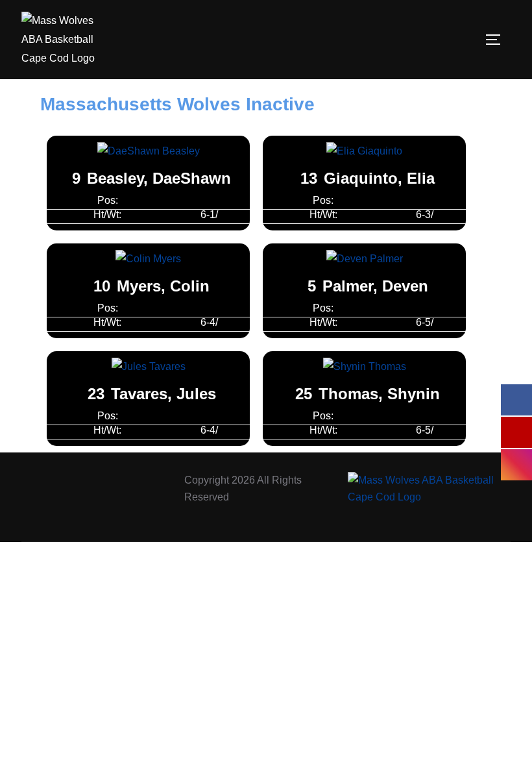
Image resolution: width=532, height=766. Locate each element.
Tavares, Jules (163, 393)
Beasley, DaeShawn (159, 178)
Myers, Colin (163, 286)
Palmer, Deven (375, 286)
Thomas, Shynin (379, 393)
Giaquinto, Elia (379, 178)
